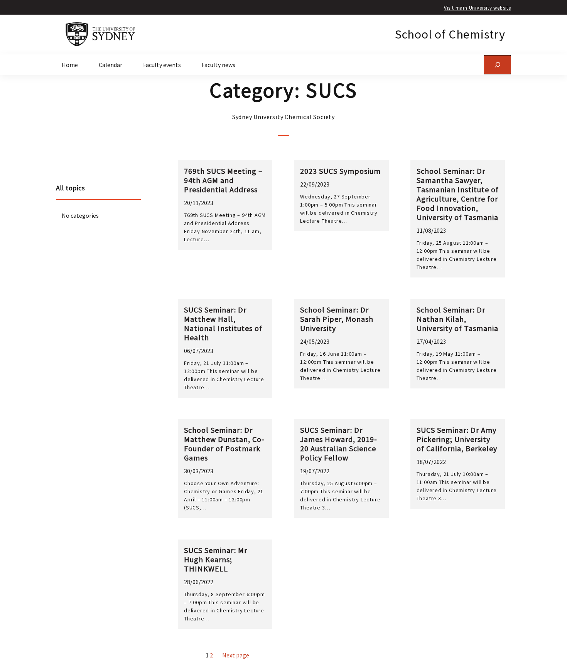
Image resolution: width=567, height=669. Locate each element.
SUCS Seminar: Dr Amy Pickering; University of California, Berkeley (457, 439)
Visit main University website (477, 8)
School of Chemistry (450, 34)
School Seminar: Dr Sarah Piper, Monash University (336, 319)
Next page (235, 655)
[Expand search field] (497, 64)
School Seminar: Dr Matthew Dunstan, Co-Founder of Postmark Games (224, 443)
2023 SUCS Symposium (340, 171)
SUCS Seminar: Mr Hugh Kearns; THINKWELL (215, 559)
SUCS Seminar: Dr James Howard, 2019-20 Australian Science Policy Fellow (338, 443)
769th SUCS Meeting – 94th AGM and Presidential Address (223, 180)
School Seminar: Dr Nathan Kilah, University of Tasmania (457, 319)
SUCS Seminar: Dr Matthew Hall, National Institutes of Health (223, 323)
